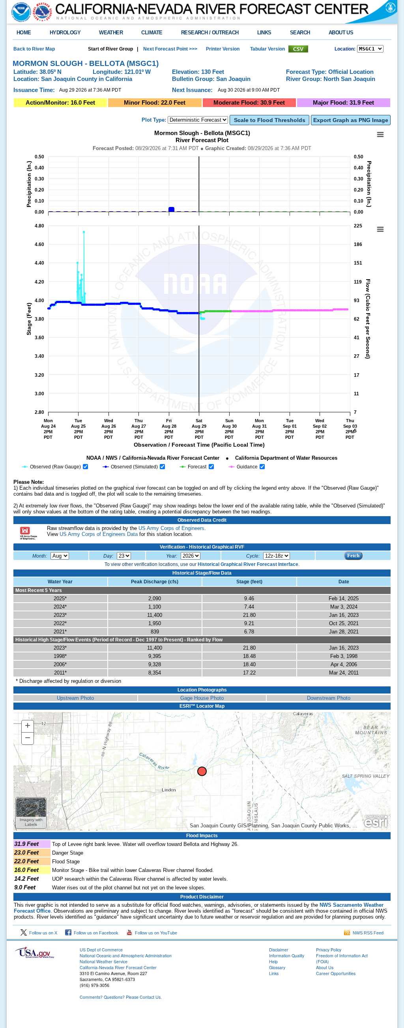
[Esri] (376, 821)
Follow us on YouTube (155, 932)
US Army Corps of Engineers (171, 528)
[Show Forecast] (193, 467)
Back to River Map (34, 49)
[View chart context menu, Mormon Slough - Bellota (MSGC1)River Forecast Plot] (380, 134)
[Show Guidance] (243, 467)
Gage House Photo (202, 698)
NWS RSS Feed (366, 932)
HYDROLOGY (65, 33)
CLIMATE (151, 33)
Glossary (277, 967)
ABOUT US (341, 33)
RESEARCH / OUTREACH (210, 33)
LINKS (264, 33)
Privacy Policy (328, 950)
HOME (24, 33)
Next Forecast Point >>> (169, 49)
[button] (31, 813)
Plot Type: (154, 120)
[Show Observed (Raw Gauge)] (51, 467)
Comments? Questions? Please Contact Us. (121, 997)
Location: (345, 49)
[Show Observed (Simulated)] (130, 467)
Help (273, 961)
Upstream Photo (75, 698)
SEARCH (300, 33)
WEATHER (111, 33)
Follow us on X (42, 932)
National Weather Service (103, 961)
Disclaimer (278, 950)
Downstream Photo (328, 698)
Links (274, 973)
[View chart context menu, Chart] (380, 229)
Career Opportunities (335, 973)
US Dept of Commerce (101, 950)
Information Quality (286, 955)
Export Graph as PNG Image (350, 120)
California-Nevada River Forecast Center (118, 967)
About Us (324, 967)
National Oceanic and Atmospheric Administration (126, 955)
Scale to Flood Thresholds (269, 120)
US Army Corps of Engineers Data (99, 534)
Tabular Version (267, 49)
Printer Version (222, 49)
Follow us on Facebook (94, 932)
